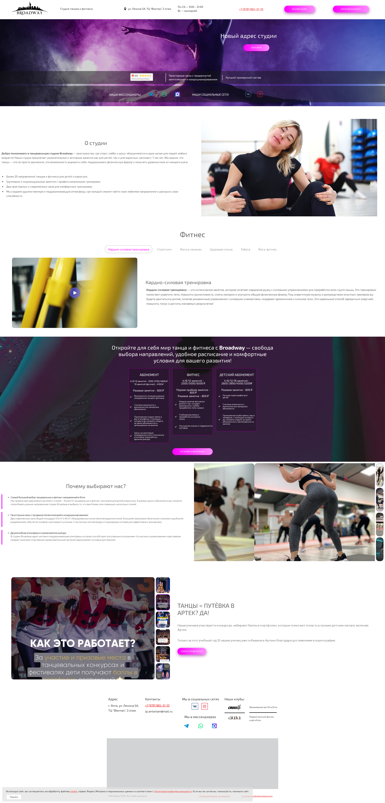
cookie (73, 791)
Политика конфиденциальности (257, 796)
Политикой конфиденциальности (173, 791)
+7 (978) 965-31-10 (251, 9)
